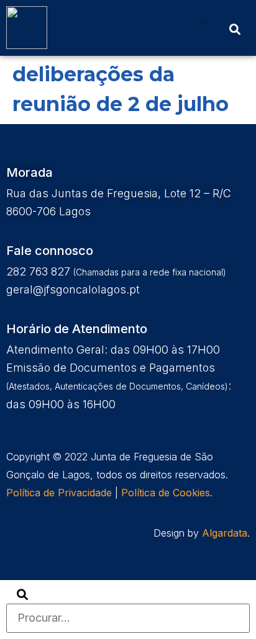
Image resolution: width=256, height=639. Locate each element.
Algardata (224, 533)
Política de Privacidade (59, 492)
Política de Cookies (165, 492)
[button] (202, 22)
